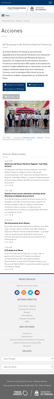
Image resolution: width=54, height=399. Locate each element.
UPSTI (27, 322)
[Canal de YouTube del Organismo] (37, 292)
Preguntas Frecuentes (27, 319)
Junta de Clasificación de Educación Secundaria (27, 340)
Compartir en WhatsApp (15, 89)
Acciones (27, 21)
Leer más (8, 185)
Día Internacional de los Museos (17, 223)
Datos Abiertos (27, 315)
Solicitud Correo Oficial (27, 309)
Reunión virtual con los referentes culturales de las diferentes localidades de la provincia (25, 194)
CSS (36, 385)
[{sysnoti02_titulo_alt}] (27, 117)
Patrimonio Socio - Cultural (12, 21)
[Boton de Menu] (50, 3)
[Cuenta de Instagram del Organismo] (23, 292)
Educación (27, 346)
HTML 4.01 (42, 385)
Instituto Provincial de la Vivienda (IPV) (27, 343)
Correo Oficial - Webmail (27, 306)
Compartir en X (36, 85)
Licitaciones (27, 333)
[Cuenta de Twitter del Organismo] (30, 292)
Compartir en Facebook (15, 85)
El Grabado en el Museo (14, 250)
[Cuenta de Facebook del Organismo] (17, 292)
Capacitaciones (27, 336)
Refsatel (27, 312)
